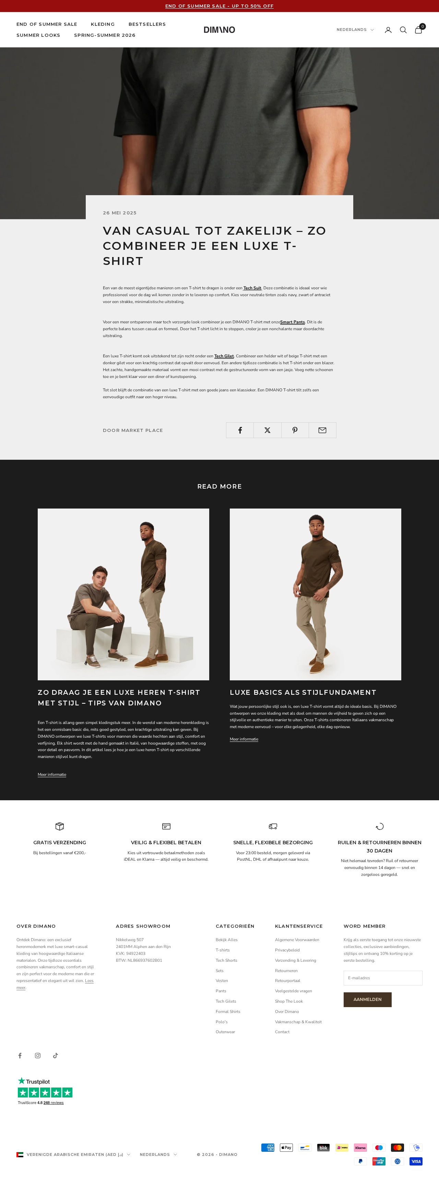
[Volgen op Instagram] (37, 1055)
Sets (220, 970)
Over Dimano (287, 1011)
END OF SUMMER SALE (46, 24)
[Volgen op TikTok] (55, 1055)
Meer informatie (52, 774)
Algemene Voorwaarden (297, 940)
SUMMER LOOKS (38, 35)
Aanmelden (368, 999)
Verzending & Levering (295, 960)
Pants (221, 991)
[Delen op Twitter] (267, 430)
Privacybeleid (287, 950)
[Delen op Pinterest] (295, 430)
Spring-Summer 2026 (104, 35)
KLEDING (103, 24)
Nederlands (352, 29)
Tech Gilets (226, 1001)
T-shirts (223, 950)
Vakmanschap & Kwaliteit (299, 1022)
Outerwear (225, 1032)
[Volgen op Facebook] (19, 1055)
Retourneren (286, 970)
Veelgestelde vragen (293, 991)
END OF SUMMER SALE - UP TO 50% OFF (219, 6)
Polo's (222, 1022)
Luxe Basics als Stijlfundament (303, 692)
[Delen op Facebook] (239, 430)
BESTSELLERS (147, 24)
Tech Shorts (226, 960)
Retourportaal (287, 980)
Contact (282, 1032)
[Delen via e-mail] (322, 430)
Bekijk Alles (227, 940)
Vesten (222, 980)
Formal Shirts (228, 1011)
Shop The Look (289, 1001)
